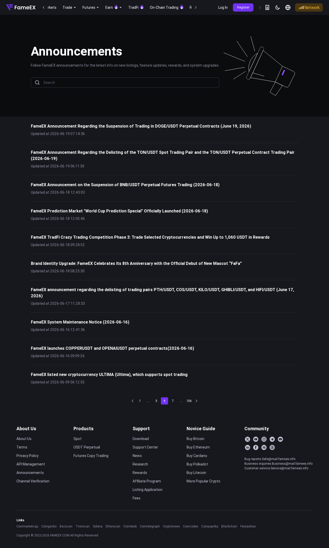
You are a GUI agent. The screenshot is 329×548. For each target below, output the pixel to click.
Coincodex (190, 526)
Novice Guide (201, 429)
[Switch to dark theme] (278, 7)
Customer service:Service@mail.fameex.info (276, 468)
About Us (26, 429)
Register (243, 7)
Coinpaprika (209, 526)
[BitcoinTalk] (272, 447)
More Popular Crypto (203, 481)
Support (141, 429)
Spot (77, 438)
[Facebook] (256, 447)
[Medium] (264, 447)
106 (189, 401)
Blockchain (229, 526)
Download (141, 438)
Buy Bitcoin (195, 438)
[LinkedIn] (247, 447)
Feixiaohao (248, 526)
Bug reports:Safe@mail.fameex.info (269, 459)
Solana (98, 526)
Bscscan (66, 526)
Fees (136, 498)
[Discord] (280, 439)
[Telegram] (272, 439)
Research (140, 464)
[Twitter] (247, 439)
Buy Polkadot (197, 464)
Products (84, 429)
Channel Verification (32, 481)
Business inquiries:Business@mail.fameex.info (278, 463)
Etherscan (113, 526)
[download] (267, 7)
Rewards (140, 472)
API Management (30, 464)
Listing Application (147, 489)
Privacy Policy (27, 455)
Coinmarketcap (27, 526)
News (137, 455)
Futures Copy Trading (91, 455)
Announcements (30, 472)
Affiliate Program (147, 481)
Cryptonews (171, 526)
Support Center (145, 447)
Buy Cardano (197, 455)
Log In (223, 7)
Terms (21, 447)
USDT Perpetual (87, 447)
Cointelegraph (150, 526)
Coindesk (130, 526)
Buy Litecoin (196, 472)
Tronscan (83, 526)
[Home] (20, 7)
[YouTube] (256, 439)
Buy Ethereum (198, 447)
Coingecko (49, 526)
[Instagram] (264, 439)
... (148, 401)
